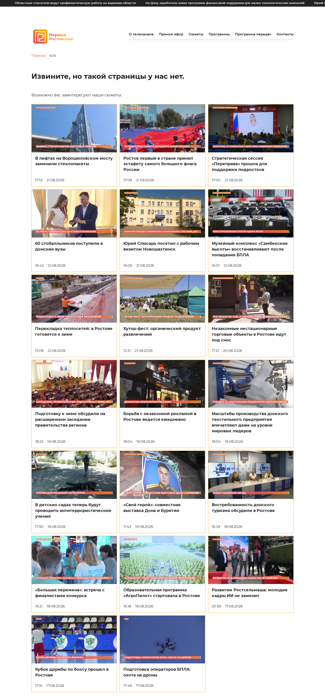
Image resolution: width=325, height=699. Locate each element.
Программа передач (253, 34)
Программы (219, 34)
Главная (38, 55)
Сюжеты (196, 34)
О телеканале (141, 34)
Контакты (285, 34)
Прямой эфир (171, 34)
